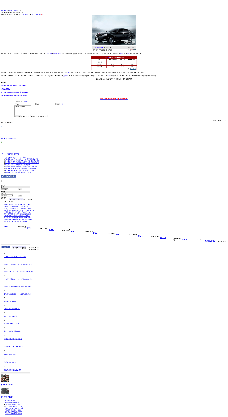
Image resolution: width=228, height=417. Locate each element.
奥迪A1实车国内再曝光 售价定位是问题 (23, 168)
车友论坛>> (131, 47)
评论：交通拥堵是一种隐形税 (20, 165)
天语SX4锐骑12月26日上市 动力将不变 (16, 157)
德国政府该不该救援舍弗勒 (12, 370)
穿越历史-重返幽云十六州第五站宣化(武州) (17, 286)
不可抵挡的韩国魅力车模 (12, 404)
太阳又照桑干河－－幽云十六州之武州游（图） (19, 271)
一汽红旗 (95, 47)
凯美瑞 (51, 230)
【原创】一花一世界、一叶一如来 (15, 257)
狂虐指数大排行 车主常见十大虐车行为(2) (17, 212)
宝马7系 (163, 238)
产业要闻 (7, 163)
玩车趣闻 (7, 172)
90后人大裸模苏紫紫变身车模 (10, 154)
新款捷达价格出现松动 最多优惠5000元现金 (18, 219)
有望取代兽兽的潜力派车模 (13, 414)
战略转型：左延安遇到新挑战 (13, 346)
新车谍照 (7, 168)
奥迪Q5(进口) (210, 241)
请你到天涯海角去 (10, 301)
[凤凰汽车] (131, 51)
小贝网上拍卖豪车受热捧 (8, 138)
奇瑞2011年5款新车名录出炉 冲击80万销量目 (25, 161)
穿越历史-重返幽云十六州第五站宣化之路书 (18, 264)
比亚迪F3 (185, 239)
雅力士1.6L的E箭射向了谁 (12, 331)
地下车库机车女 (7, 385)
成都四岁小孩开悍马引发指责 (14, 408)
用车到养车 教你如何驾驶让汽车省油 (22, 170)
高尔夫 (140, 236)
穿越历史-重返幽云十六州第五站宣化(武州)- (18, 279)
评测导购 (7, 166)
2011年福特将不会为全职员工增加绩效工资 (24, 159)
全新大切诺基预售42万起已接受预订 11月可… (18, 208)
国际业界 (7, 159)
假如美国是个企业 (10, 354)
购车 (10, 10)
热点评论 (7, 165)
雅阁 (72, 231)
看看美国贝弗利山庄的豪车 (13, 412)
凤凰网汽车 (4, 10)
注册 (61, 104)
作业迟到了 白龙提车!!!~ (12, 309)
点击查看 (26, 101)
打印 (32, 14)
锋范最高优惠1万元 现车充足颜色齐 (15, 221)
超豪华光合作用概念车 (12, 402)
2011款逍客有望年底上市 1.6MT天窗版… (17, 216)
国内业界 (7, 161)
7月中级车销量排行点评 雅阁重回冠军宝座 (17, 214)
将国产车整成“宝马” (11, 400)
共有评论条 (39, 14)
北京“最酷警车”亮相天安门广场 (21, 172)
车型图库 (102, 50)
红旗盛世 (100, 47)
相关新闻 (109, 50)
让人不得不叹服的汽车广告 (13, 406)
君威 (6, 226)
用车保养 (7, 170)
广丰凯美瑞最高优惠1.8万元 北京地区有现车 (18, 217)
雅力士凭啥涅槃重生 (10, 316)
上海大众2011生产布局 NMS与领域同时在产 (25, 163)
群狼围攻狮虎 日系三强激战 (13, 339)
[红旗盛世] (114, 44)
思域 (117, 235)
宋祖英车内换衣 (7, 397)
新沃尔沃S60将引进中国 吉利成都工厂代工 (17, 204)
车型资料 (95, 50)
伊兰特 (29, 228)
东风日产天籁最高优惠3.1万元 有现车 (16, 206)
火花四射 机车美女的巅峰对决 (14, 410)
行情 (15, 10)
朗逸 (95, 233)
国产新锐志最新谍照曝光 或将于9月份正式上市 (19, 210)
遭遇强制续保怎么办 (10, 362)
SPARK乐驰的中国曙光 (11, 324)
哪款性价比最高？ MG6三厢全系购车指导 (24, 166)
